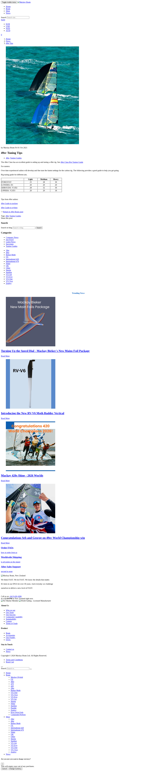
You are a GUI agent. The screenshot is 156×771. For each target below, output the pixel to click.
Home (8, 6)
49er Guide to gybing (9, 208)
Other (8, 268)
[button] (1, 35)
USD (8, 26)
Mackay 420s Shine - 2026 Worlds (22, 475)
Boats (8, 9)
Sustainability (11, 619)
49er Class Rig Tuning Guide (72, 162)
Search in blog (6, 228)
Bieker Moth (11, 255)
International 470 (12, 261)
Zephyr (8, 283)
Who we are (10, 610)
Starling (9, 272)
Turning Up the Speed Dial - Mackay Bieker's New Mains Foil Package (45, 350)
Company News (12, 237)
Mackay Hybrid (17, 677)
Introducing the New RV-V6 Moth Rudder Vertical (32, 413)
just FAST (10, 240)
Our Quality (11, 637)
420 (12, 686)
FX (7, 257)
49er (7, 158)
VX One (9, 279)
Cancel (4, 769)
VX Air (14, 699)
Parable (13, 708)
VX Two (9, 281)
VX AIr (9, 275)
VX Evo (9, 277)
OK (7, 266)
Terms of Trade (12, 623)
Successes (10, 244)
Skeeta (8, 270)
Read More (5, 356)
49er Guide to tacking (9, 203)
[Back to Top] (2, 666)
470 (12, 684)
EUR (8, 24)
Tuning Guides (16, 158)
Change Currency (15, 769)
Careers (9, 621)
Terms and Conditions (14, 660)
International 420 (12, 259)
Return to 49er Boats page (13, 212)
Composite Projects (18, 715)
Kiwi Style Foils (17, 712)
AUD (8, 31)
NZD (3, 20)
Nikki (8, 264)
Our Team (10, 612)
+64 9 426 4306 (15, 596)
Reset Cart (10, 662)
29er (7, 250)
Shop (8, 11)
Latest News (10, 242)
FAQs (8, 640)
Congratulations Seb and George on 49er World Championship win (43, 537)
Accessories (10, 635)
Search (3, 17)
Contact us (10, 649)
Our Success (10, 615)
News (8, 13)
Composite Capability (14, 617)
